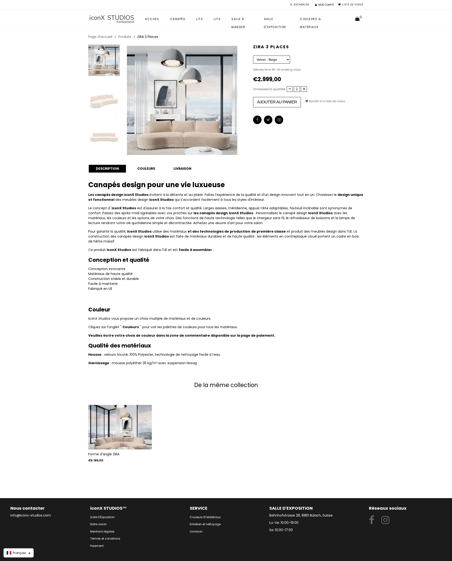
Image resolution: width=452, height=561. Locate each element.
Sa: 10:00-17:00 (281, 530)
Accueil (152, 19)
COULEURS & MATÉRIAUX (310, 20)
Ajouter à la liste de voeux (326, 101)
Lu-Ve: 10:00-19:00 (284, 522)
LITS (217, 19)
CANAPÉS (178, 19)
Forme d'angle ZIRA (103, 454)
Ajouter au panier (277, 102)
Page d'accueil (100, 36)
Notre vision (98, 524)
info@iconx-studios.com (30, 515)
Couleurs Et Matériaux (205, 517)
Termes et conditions (105, 539)
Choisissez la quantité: (269, 89)
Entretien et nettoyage (205, 524)
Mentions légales (102, 531)
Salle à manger (238, 20)
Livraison (196, 531)
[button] (18, 553)
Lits (199, 19)
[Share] (257, 120)
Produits (124, 36)
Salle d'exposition (275, 20)
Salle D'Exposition (102, 517)
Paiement (97, 546)
